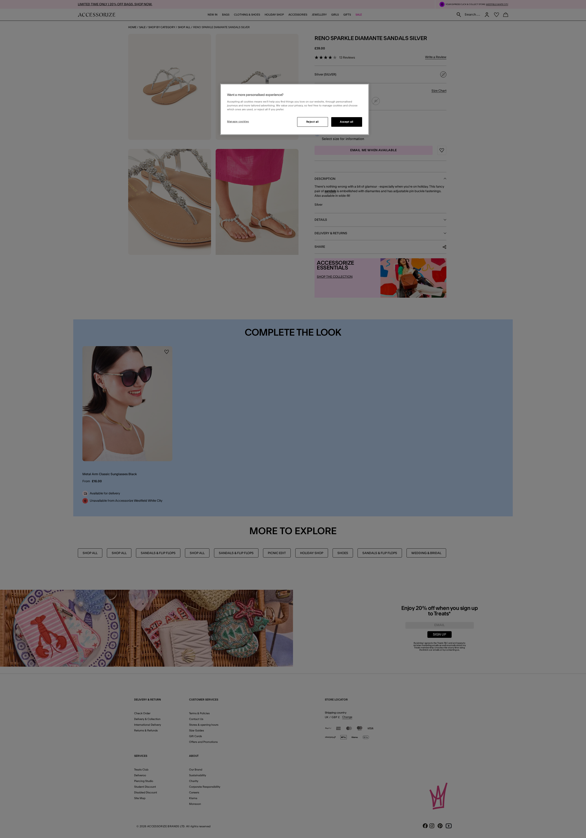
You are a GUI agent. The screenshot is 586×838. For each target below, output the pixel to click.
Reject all (312, 122)
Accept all (346, 122)
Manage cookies (238, 121)
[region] (294, 109)
